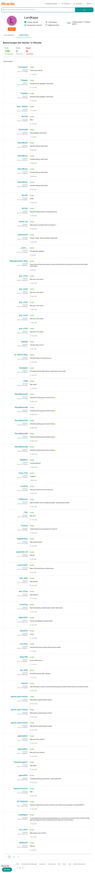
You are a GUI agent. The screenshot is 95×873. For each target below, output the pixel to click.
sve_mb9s (23, 830)
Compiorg (23, 604)
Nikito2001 (23, 617)
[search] (84, 9)
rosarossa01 (22, 565)
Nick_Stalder (22, 106)
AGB (17, 864)
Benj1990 (24, 657)
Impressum (42, 864)
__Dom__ (24, 248)
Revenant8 (23, 129)
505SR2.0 (24, 460)
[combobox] (38, 9)
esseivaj (24, 486)
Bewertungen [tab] (23, 35)
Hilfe (59, 864)
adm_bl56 (23, 578)
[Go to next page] (18, 856)
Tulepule (24, 80)
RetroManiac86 (21, 394)
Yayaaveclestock (20, 788)
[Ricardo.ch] (7, 3)
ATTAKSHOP (22, 801)
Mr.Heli (25, 116)
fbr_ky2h (24, 670)
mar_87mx (23, 591)
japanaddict (23, 736)
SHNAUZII (23, 843)
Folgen (11, 29)
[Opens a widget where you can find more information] (7, 869)
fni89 (25, 381)
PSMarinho (23, 499)
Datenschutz (52, 864)
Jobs (69, 864)
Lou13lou (24, 644)
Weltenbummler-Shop (19, 261)
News (64, 864)
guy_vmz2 (23, 276)
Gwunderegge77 (21, 762)
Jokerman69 (22, 235)
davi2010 (24, 631)
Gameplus (23, 368)
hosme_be (23, 221)
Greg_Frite (23, 473)
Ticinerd (24, 525)
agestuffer (23, 775)
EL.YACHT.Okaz (21, 355)
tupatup (24, 341)
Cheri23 (24, 683)
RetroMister (23, 143)
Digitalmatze (22, 539)
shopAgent (23, 815)
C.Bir (26, 512)
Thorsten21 (23, 67)
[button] (52, 3)
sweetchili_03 (22, 552)
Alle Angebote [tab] (9, 35)
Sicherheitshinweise (79, 864)
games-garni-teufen (19, 696)
